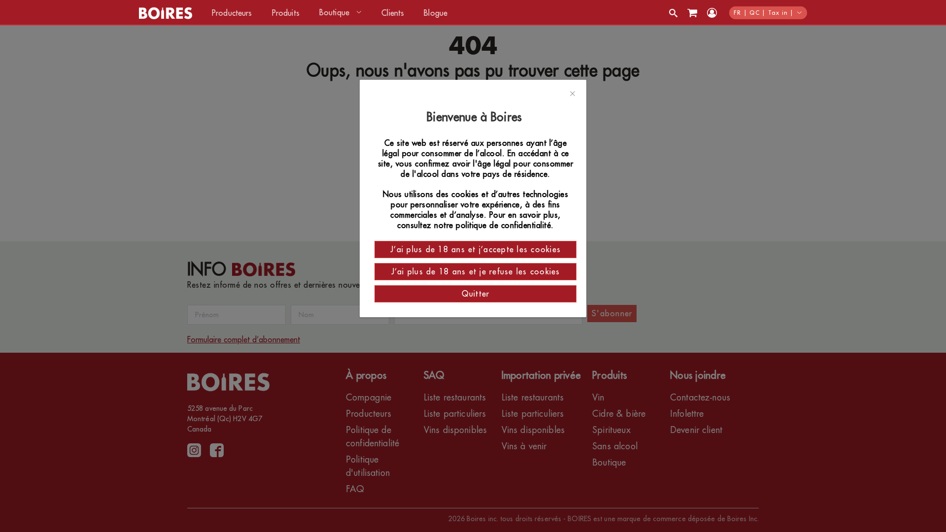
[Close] (572, 94)
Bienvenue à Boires (475, 117)
